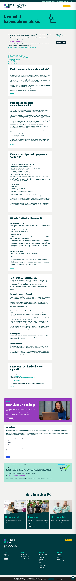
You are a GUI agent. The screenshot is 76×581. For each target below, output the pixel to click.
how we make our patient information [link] (17, 475)
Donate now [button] (68, 539)
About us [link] (43, 1)
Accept (51, 579)
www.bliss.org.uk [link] (16, 380)
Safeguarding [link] (59, 559)
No (8, 444)
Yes (8, 440)
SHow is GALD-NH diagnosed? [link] (14, 59)
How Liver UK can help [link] (12, 63)
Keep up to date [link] (42, 565)
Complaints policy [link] (60, 554)
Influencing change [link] (59, 1)
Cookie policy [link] (59, 556)
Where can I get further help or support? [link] (16, 61)
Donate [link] (65, 6)
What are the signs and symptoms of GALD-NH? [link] (18, 57)
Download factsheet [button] (61, 42)
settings (44, 579)
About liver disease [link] (42, 6)
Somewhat (9, 442)
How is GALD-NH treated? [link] (13, 60)
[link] (15, 5)
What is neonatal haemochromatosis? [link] (16, 55)
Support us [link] (59, 6)
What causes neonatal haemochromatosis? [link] (17, 56)
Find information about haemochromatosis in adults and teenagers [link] (22, 47)
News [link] (65, 1)
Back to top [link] (12, 93)
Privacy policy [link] (59, 557)
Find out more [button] (10, 418)
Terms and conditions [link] (61, 560)
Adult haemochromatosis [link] (61, 35)
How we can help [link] (51, 6)
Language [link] (71, 1)
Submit (8, 456)
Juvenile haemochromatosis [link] (62, 36)
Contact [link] (68, 1)
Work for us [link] (41, 567)
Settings (58, 579)
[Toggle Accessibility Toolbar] (73, 578)
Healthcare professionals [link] (50, 1)
